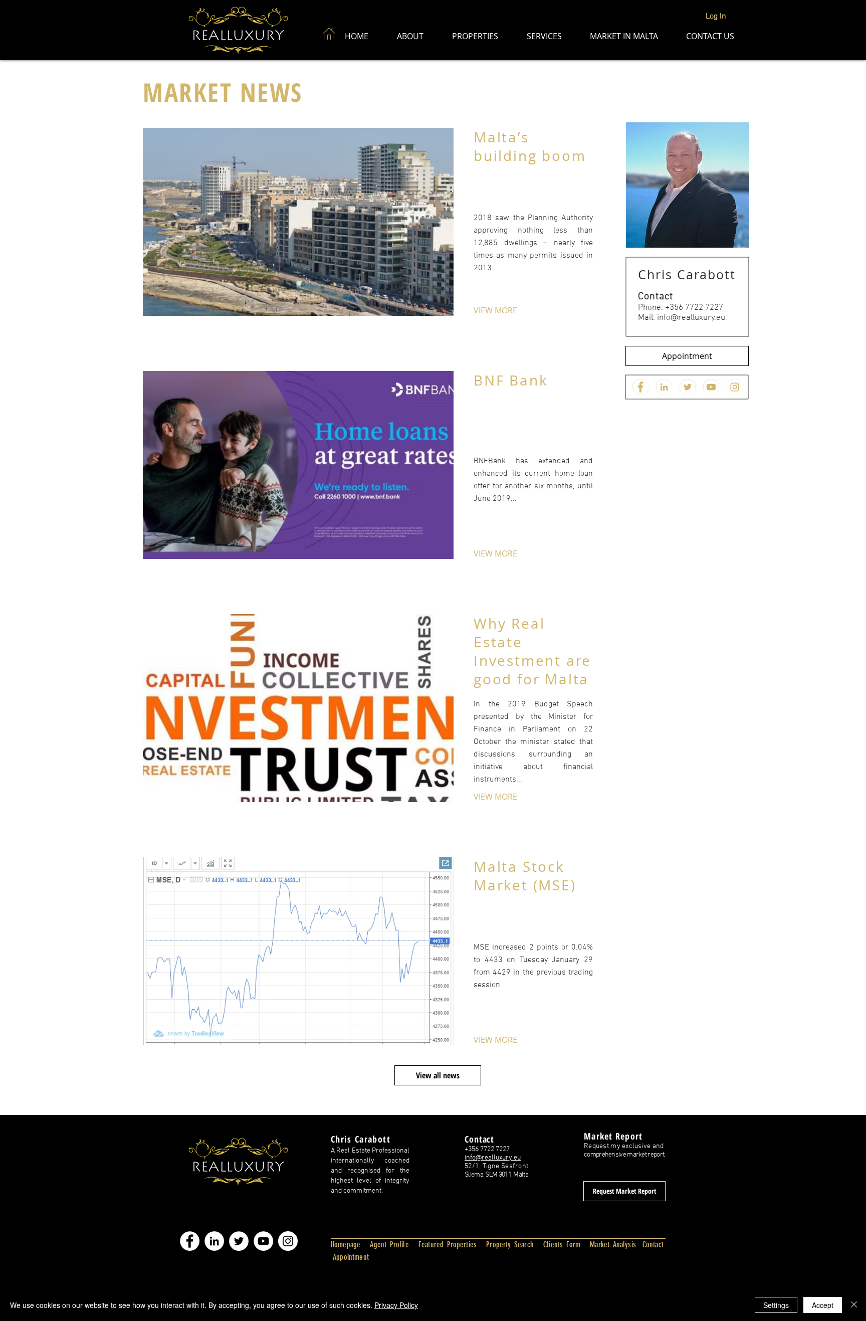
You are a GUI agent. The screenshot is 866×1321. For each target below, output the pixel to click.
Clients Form (561, 1244)
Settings (776, 1305)
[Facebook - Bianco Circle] (189, 1241)
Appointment (350, 1257)
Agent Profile (389, 1244)
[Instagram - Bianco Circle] (288, 1241)
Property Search (510, 1244)
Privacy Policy (396, 1305)
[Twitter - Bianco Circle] (239, 1241)
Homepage (345, 1244)
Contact (653, 1244)
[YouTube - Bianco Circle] (263, 1241)
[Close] (854, 1305)
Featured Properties (447, 1244)
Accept (822, 1305)
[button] (410, 36)
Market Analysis (613, 1244)
